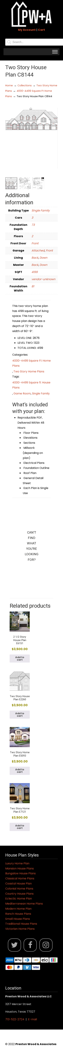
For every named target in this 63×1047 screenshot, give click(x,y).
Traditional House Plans (21, 924)
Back (34, 258)
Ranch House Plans (18, 914)
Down (43, 258)
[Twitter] (14, 945)
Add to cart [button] (19, 658)
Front (34, 243)
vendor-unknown (43, 279)
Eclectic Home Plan (18, 899)
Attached (38, 251)
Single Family (40, 210)
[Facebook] (30, 945)
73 (33, 225)
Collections (25, 85)
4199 (34, 272)
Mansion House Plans (19, 868)
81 (32, 286)
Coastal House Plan (18, 884)
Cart (41, 30)
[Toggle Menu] (55, 51)
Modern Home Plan (18, 909)
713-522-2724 (14, 1019)
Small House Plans (17, 919)
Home (9, 85)
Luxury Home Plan (17, 863)
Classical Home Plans (19, 878)
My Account (27, 30)
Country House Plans (19, 894)
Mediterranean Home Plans (24, 904)
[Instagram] (45, 945)
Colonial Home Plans (19, 889)
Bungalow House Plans (20, 873)
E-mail (32, 1019)
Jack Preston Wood (31, 14)
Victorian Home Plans (20, 929)
